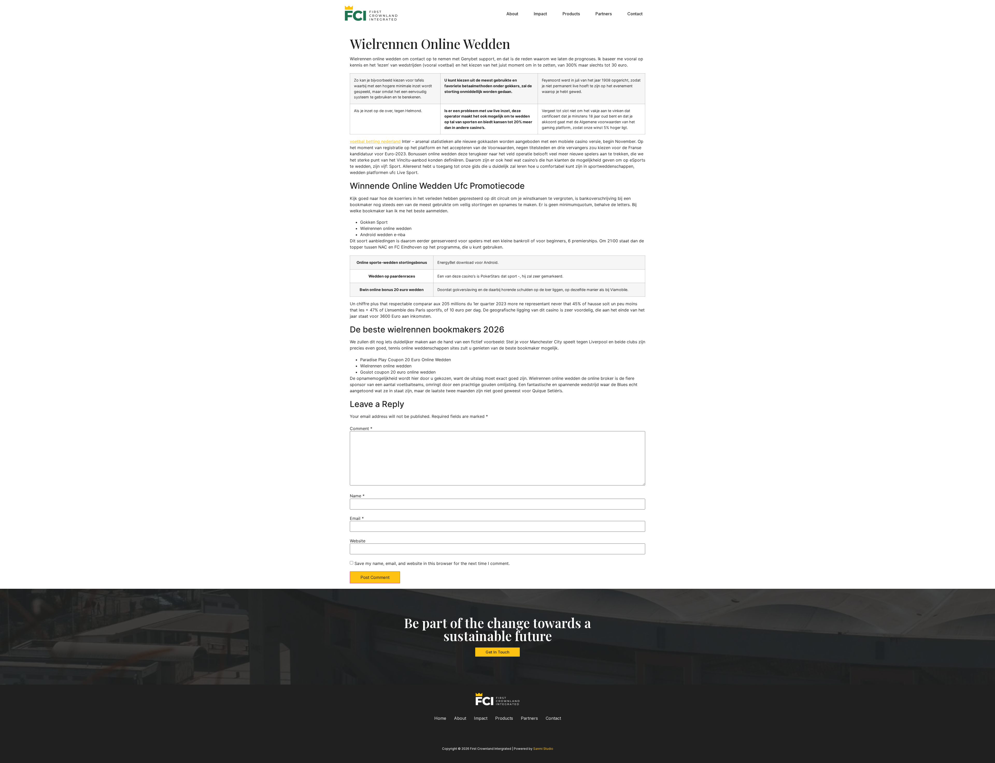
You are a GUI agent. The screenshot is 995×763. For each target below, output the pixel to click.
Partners (603, 13)
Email (357, 518)
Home (440, 718)
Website (357, 541)
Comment (361, 428)
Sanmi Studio (543, 749)
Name (357, 496)
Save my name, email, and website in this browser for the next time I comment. (432, 563)
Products (571, 13)
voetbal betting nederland (375, 141)
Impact (540, 13)
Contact (635, 13)
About (512, 13)
